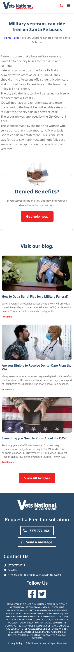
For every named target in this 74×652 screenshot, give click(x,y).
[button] (68, 6)
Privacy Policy (15, 643)
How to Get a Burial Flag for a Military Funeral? (35, 296)
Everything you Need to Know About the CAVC (35, 438)
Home (7, 37)
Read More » (8, 317)
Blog (16, 37)
